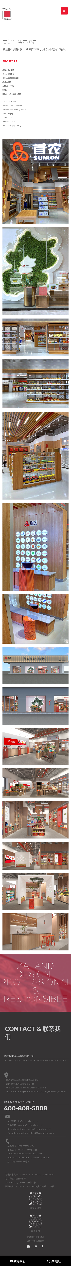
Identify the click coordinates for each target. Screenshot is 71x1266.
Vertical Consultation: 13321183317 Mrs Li (28, 1157)
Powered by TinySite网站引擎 (20, 1182)
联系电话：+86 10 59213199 (20, 1145)
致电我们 (19, 1261)
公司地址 (54, 1261)
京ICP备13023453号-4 (18, 1161)
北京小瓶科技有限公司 (15, 1178)
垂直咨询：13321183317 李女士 (22, 1149)
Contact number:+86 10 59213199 (24, 1153)
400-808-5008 (25, 1108)
